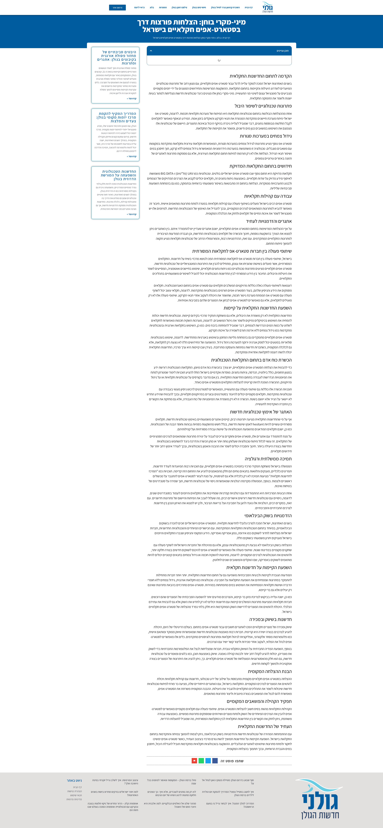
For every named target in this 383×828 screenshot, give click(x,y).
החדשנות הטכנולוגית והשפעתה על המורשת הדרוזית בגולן (118, 175)
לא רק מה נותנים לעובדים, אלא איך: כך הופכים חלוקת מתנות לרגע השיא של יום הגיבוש (172, 793)
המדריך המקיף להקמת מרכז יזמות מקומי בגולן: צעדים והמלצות (116, 117)
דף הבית (249, 7)
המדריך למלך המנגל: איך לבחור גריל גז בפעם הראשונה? (230, 805)
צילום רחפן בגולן (179, 7)
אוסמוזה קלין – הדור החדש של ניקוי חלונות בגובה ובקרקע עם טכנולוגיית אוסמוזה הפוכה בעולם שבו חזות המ (113, 807)
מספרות (163, 7)
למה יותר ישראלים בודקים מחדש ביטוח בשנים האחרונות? (114, 793)
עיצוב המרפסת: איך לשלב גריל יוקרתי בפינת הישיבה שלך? (115, 781)
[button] (151, 50)
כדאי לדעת (139, 7)
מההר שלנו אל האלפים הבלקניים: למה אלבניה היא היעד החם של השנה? (170, 805)
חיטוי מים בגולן (199, 7)
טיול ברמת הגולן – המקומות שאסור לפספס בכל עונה (171, 781)
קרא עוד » (131, 98)
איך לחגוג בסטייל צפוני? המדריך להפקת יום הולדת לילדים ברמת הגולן (228, 793)
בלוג (152, 7)
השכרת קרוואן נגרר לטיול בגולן (225, 7)
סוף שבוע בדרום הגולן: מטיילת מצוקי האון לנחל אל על (228, 781)
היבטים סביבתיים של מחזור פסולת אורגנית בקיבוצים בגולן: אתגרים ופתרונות (116, 57)
